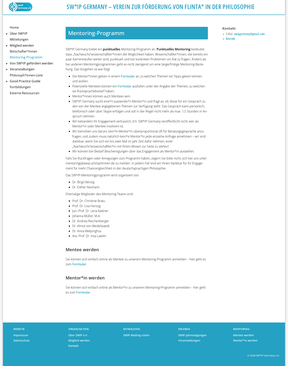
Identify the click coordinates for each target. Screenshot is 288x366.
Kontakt (230, 38)
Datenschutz (21, 340)
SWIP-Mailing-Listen (136, 335)
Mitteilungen (19, 39)
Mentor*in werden (245, 340)
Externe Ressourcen (24, 93)
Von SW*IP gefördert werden (31, 63)
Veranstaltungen (22, 69)
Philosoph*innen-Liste (26, 75)
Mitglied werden (22, 45)
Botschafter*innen (23, 51)
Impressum (20, 335)
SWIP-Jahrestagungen (192, 335)
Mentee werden (243, 335)
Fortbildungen (20, 87)
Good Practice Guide (25, 81)
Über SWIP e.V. (78, 335)
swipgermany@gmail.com (249, 34)
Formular (128, 76)
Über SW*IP (18, 33)
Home (14, 27)
